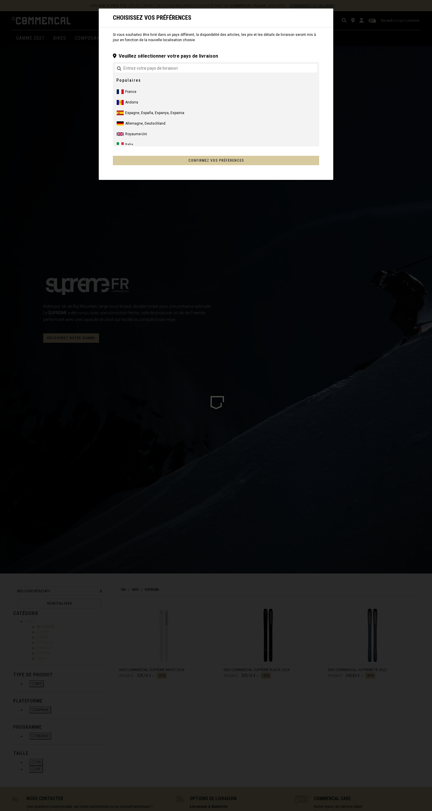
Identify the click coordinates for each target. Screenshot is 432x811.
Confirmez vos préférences (216, 160)
